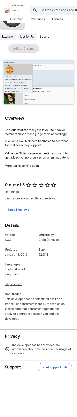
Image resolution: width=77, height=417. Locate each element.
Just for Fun (27, 36)
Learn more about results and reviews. (30, 198)
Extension (8, 36)
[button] (39, 82)
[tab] (16, 19)
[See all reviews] (18, 210)
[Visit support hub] (55, 367)
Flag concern (13, 284)
